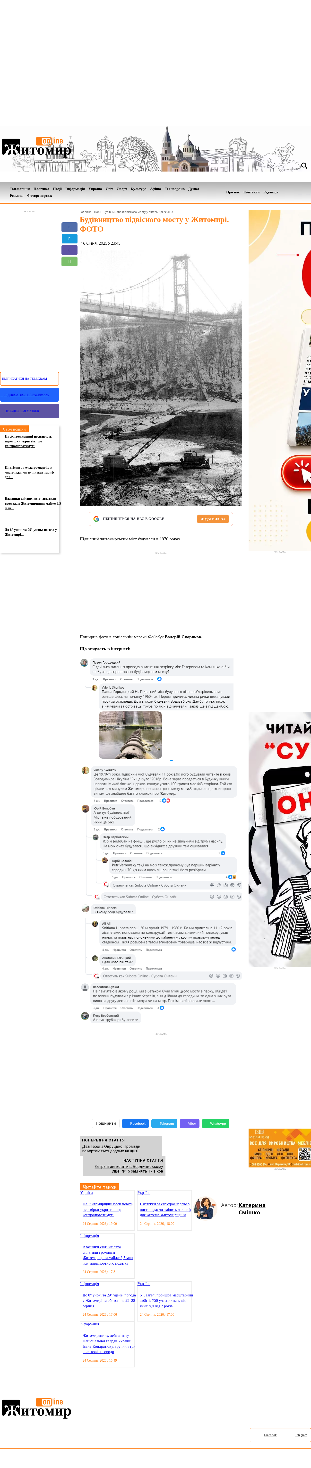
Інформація (89, 1236)
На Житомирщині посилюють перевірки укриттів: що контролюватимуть (28, 441)
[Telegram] (308, 192)
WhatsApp (218, 1123)
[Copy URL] (69, 284)
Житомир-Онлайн (40, 1459)
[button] (304, 165)
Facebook (138, 1123)
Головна (86, 212)
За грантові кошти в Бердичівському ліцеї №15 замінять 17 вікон (129, 1169)
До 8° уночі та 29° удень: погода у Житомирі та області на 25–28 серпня (109, 1300)
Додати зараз (213, 519)
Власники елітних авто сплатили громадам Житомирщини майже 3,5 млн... (33, 503)
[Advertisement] (29, 288)
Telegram (167, 1123)
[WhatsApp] (69, 261)
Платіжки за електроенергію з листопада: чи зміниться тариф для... (29, 472)
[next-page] (199, 1193)
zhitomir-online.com (207, 1459)
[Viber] (69, 250)
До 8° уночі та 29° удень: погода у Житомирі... (31, 532)
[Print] (69, 296)
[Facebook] (300, 192)
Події (97, 212)
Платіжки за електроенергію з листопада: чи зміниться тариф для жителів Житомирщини (165, 1209)
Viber (192, 1123)
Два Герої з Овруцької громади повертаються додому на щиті (111, 1148)
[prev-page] (195, 1193)
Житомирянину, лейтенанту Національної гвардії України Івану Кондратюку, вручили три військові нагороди (109, 1343)
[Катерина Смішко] (207, 1208)
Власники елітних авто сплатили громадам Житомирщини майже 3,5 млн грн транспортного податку (108, 1255)
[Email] (69, 273)
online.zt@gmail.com (267, 1459)
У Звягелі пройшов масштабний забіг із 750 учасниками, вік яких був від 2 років (166, 1300)
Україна (86, 1193)
